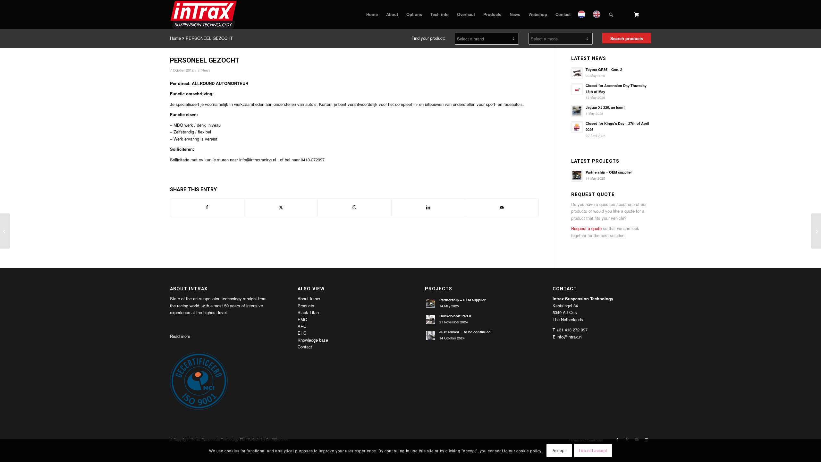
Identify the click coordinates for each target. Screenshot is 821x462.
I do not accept (593, 450)
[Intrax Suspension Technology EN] (204, 14)
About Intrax (309, 298)
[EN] (597, 14)
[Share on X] (281, 207)
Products (306, 306)
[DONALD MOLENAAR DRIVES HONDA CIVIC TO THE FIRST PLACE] (816, 231)
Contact (305, 347)
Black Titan (308, 312)
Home (175, 38)
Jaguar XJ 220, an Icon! (605, 107)
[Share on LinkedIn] (428, 207)
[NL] (582, 14)
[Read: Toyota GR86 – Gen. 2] (577, 73)
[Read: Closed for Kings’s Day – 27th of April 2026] (577, 127)
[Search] (611, 14)
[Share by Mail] (501, 207)
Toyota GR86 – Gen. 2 (604, 69)
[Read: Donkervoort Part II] (430, 319)
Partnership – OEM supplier (609, 172)
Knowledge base (313, 340)
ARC (302, 326)
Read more (180, 336)
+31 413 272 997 (572, 330)
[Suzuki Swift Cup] (5, 231)
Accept (559, 450)
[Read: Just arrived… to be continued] (430, 335)
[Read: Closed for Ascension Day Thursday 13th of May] (577, 89)
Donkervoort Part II (455, 315)
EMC (302, 319)
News (205, 70)
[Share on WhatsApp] (354, 207)
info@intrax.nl (569, 337)
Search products (626, 38)
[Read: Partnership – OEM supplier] (577, 176)
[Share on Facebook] (207, 207)
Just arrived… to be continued (465, 331)
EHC (302, 333)
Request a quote (586, 228)
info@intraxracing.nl (257, 160)
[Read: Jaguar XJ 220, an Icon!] (577, 111)
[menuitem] (372, 14)
